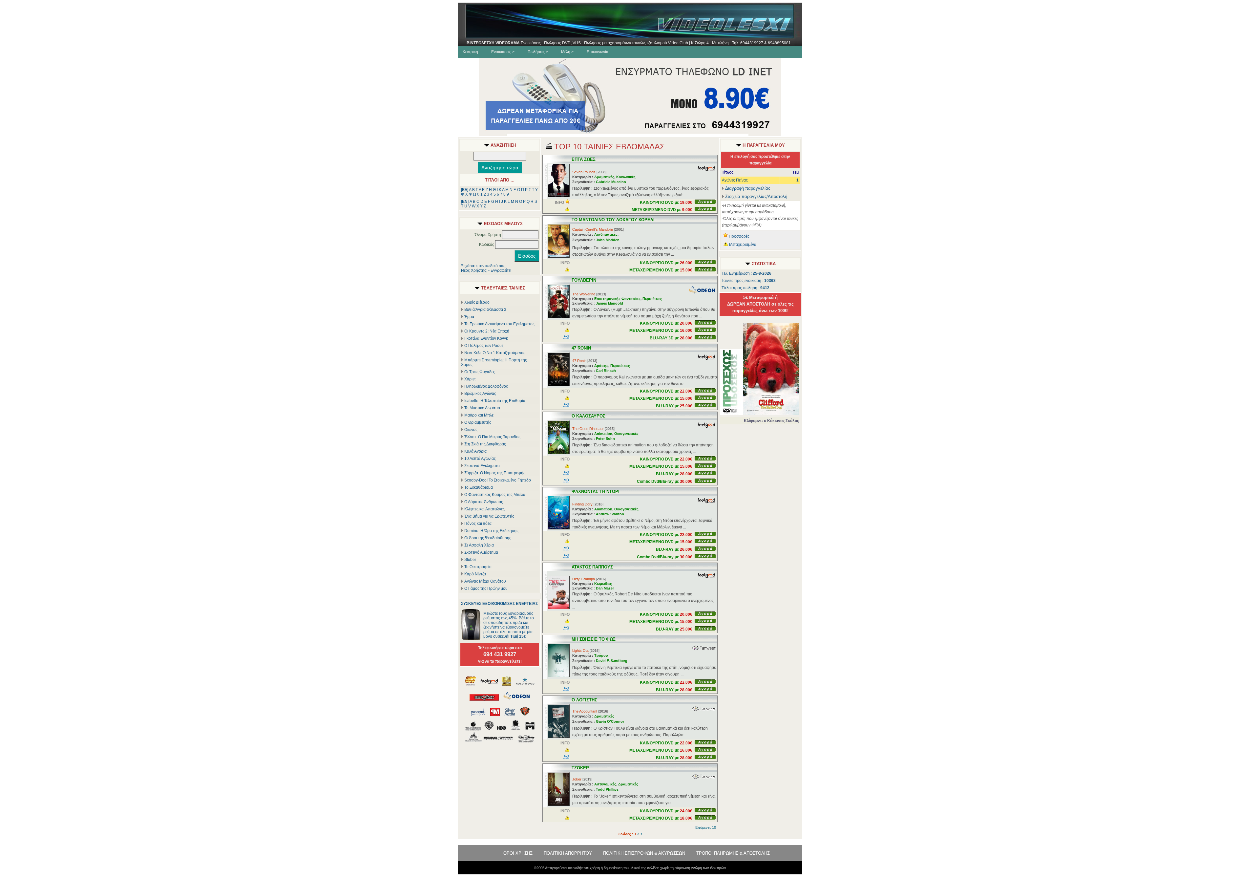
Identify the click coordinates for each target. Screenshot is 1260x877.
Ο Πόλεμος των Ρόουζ (483, 345)
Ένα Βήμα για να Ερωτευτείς (489, 516)
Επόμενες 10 (705, 827)
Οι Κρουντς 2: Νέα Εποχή (486, 331)
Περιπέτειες (652, 299)
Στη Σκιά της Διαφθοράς (485, 444)
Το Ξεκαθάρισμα (478, 487)
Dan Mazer (605, 588)
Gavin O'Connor (610, 721)
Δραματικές (604, 177)
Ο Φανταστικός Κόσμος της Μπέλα (494, 494)
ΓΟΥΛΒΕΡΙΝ (584, 280)
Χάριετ (470, 379)
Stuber (470, 559)
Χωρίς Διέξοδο (477, 302)
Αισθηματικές (606, 234)
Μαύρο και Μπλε (479, 415)
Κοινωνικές (626, 177)
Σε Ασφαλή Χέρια (479, 545)
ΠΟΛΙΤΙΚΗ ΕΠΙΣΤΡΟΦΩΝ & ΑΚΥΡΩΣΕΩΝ (644, 853)
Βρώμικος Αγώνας (480, 393)
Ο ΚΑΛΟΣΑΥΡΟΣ (588, 416)
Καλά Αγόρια (475, 451)
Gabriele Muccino (611, 182)
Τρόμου (601, 655)
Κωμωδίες (603, 584)
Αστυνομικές (605, 784)
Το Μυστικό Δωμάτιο (482, 408)
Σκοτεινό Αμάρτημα (481, 552)
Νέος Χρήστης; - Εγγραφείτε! (486, 270)
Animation (603, 434)
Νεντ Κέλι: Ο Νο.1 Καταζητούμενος (494, 353)
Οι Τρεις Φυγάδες (479, 372)
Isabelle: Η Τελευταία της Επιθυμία (494, 400)
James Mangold (609, 303)
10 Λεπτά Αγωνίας (480, 458)
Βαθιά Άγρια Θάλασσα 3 (485, 309)
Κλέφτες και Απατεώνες (484, 509)
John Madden (608, 240)
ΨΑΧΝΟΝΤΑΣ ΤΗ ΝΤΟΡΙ (596, 491)
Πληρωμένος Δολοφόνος (486, 386)
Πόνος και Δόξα (478, 523)
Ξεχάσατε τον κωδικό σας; (483, 266)
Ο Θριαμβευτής (477, 422)
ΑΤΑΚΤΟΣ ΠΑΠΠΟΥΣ (592, 567)
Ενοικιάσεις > (502, 52)
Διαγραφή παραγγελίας (747, 188)
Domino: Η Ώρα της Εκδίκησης (491, 530)
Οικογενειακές (626, 434)
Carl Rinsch (606, 371)
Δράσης (601, 366)
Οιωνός (470, 429)
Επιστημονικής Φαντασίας (617, 299)
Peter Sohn (605, 438)
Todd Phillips (607, 789)
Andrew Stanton (610, 514)
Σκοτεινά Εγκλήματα (482, 465)
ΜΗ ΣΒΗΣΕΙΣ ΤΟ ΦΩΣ (594, 639)
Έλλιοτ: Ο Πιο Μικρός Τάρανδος (492, 437)
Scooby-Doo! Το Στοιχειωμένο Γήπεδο (497, 480)
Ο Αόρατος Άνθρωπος (483, 502)
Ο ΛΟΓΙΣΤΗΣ (584, 699)
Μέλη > (567, 52)
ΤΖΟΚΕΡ (580, 767)
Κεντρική (470, 52)
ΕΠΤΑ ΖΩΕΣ (584, 159)
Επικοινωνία (597, 52)
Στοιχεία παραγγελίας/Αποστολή (756, 196)
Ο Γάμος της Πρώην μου (486, 588)
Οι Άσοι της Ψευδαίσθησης (487, 538)
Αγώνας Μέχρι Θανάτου (485, 581)
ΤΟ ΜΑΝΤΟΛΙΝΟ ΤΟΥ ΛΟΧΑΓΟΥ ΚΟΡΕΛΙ (613, 219)
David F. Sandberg (611, 661)
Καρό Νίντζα (475, 574)
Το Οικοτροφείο (478, 567)
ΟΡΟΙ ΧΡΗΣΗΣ (518, 853)
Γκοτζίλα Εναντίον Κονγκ (486, 338)
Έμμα (469, 316)
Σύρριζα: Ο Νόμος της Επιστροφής (494, 473)
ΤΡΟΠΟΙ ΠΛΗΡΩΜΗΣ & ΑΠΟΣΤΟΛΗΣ (733, 853)
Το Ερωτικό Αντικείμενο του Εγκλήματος (499, 324)
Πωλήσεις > (538, 52)
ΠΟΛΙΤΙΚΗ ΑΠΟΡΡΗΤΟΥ (568, 853)
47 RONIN (581, 348)
